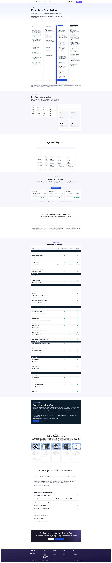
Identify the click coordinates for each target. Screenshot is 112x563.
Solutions (37, 1)
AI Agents (44, 555)
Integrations (44, 557)
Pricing (42, 1)
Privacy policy (75, 554)
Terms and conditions (75, 560)
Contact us (64, 554)
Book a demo (79, 1)
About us (54, 554)
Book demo (54, 555)
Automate (44, 554)
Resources (49, 1)
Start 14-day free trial (59, 539)
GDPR (64, 553)
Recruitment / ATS (45, 553)
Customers (45, 1)
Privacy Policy (80, 560)
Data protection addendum (76, 553)
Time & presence (45, 556)
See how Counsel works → (56, 187)
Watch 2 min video (72, 1)
